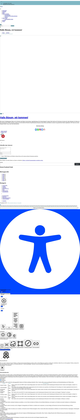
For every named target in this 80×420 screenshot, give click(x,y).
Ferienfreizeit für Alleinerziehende (11, 16)
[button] (77, 207)
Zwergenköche (7, 14)
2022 (3, 178)
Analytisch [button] (2, 406)
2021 (3, 179)
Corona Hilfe (4, 185)
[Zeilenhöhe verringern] (2, 310)
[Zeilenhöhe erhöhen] (2, 306)
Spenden (4, 11)
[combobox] (38, 207)
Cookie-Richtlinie (5, 198)
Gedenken (4, 187)
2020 (3, 180)
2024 (3, 176)
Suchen (1, 162)
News (3, 12)
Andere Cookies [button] (3, 415)
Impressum (4, 196)
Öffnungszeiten (5, 190)
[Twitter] (42, 128)
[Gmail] (44, 128)
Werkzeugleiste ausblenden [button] (5, 293)
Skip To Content (3, 348)
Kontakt (4, 20)
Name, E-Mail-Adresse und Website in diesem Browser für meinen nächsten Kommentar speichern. (19, 156)
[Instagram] (40, 128)
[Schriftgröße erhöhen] (2, 292)
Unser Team (4, 18)
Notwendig (3, 380)
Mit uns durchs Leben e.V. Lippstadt (14, 202)
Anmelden (4, 200)
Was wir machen (5, 13)
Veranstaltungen (5, 191)
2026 (3, 174)
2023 (3, 177)
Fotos (3, 21)
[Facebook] (36, 128)
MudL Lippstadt (4, 131)
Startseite (4, 10)
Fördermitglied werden (9, 19)
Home (3, 32)
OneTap (7, 291)
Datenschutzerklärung (6, 197)
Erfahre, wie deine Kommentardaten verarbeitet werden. (32, 160)
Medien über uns (5, 188)
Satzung (6, 17)
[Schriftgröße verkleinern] (2, 296)
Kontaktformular (5, 195)
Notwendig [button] (2, 378)
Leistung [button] (1, 403)
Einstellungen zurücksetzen (5, 349)
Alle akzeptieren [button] (8, 365)
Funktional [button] (2, 399)
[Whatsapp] (38, 128)
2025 (3, 175)
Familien (7, 32)
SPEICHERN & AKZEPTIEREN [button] (6, 418)
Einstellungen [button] (2, 365)
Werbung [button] (1, 410)
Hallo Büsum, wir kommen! (14, 117)
